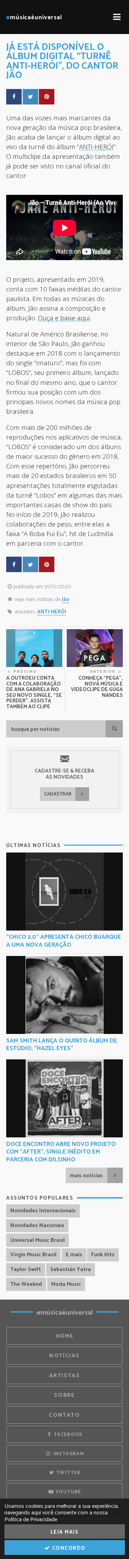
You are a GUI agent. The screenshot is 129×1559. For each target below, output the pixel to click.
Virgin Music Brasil (33, 1254)
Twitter (68, 1473)
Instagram (68, 1454)
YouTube (68, 1492)
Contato (64, 1415)
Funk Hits (103, 1254)
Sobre (64, 1395)
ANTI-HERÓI (96, 146)
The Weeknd (26, 1284)
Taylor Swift (25, 1269)
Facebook (68, 1434)
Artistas (64, 1375)
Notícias (64, 1355)
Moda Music (66, 1284)
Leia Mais (65, 1532)
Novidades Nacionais (37, 1225)
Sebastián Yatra (70, 1269)
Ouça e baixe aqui (64, 317)
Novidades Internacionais (43, 1210)
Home (65, 1336)
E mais (74, 1254)
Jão (65, 599)
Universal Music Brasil (37, 1240)
